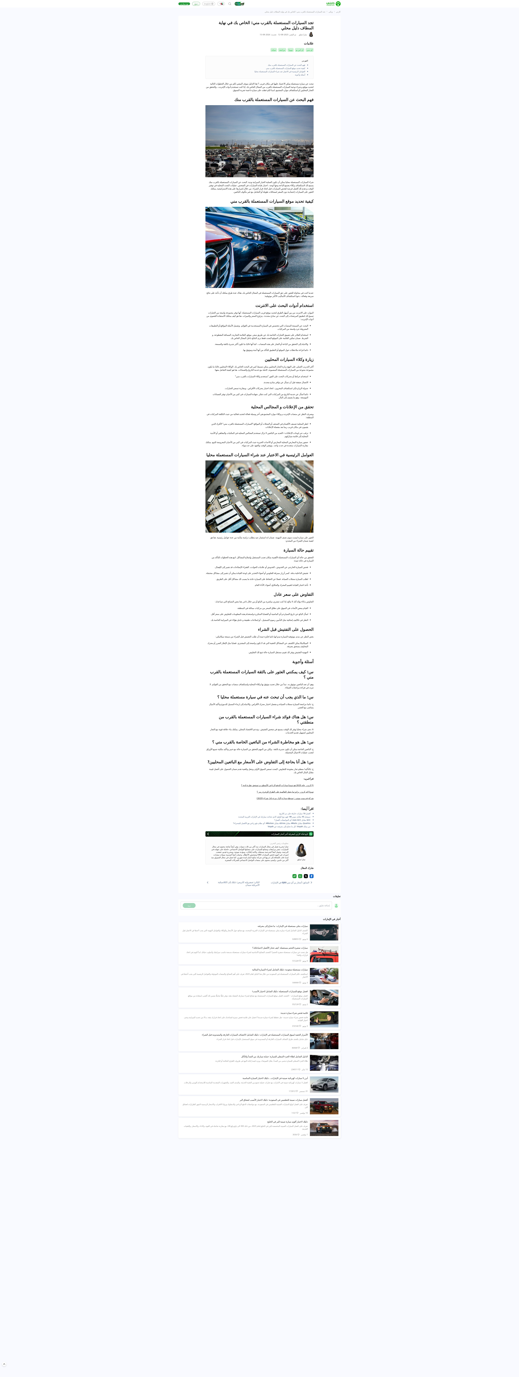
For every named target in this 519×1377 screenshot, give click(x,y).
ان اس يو (299, 49)
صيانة (274, 49)
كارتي (338, 11)
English (207, 3)
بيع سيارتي (184, 3)
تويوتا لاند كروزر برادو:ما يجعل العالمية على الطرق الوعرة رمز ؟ (285, 791)
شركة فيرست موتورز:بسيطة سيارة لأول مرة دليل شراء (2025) (285, 798)
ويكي (331, 11)
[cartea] (334, 3)
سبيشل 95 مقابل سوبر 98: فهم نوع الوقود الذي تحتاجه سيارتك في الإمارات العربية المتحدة (274, 816)
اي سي (309, 49)
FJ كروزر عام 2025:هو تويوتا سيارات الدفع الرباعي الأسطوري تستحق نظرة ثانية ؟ (277, 785)
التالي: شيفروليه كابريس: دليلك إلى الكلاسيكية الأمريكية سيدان (239, 883)
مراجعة (282, 49)
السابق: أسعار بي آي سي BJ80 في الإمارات (290, 882)
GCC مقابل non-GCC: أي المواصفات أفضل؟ (292, 819)
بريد (189, 905)
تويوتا (291, 49)
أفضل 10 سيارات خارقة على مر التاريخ (294, 813)
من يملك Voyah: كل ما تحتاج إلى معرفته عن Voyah (289, 826)
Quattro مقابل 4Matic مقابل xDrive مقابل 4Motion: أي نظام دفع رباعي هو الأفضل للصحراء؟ (271, 823)
